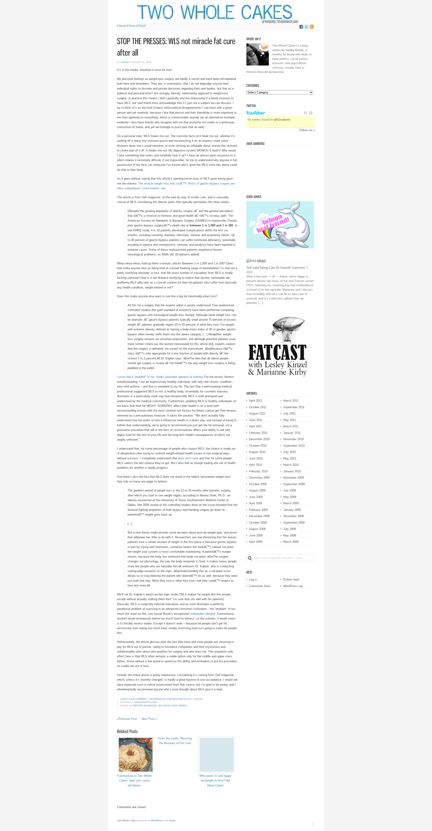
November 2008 (293, 516)
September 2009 (294, 484)
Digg (175, 705)
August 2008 (257, 529)
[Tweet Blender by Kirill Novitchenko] (311, 113)
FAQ (141, 25)
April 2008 (255, 541)
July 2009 (289, 490)
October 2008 (258, 522)
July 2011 (289, 413)
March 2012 (291, 400)
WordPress (157, 820)
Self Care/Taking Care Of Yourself (268, 267)
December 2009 (259, 477)
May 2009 (289, 497)
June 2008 (256, 535)
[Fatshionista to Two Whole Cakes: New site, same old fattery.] (134, 754)
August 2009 (257, 490)
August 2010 (257, 452)
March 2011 (290, 426)
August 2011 (257, 413)
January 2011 (292, 433)
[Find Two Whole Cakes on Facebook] (301, 28)
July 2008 (289, 529)
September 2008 (294, 522)
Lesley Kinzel (294, 50)
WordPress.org (293, 586)
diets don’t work (188, 458)
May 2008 (289, 535)
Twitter (138, 705)
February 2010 (258, 471)
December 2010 (259, 439)
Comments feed (259, 586)
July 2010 (289, 452)
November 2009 (293, 477)
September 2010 (294, 445)
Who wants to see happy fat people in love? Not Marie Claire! (215, 780)
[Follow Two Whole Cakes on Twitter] (306, 28)
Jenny (172, 820)
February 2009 (258, 509)
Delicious (164, 705)
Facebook (150, 705)
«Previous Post (127, 719)
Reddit (183, 705)
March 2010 (291, 464)
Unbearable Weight (202, 613)
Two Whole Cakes (127, 820)
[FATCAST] (261, 261)
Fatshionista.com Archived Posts (170, 699)
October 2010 (258, 445)
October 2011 (257, 407)
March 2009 (291, 503)
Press (132, 25)
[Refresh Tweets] (305, 113)
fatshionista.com (145, 702)
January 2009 (292, 509)
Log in (253, 579)
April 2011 (255, 426)
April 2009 (255, 503)
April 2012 (255, 400)
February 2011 (258, 433)
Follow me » (307, 130)
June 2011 (255, 420)
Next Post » (149, 719)
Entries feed (291, 579)
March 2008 (291, 541)
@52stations (282, 119)
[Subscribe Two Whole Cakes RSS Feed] (311, 28)
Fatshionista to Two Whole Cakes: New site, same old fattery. (134, 780)
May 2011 (289, 420)
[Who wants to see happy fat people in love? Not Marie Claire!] (215, 754)
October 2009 (258, 484)
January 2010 (292, 471)
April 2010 (255, 464)
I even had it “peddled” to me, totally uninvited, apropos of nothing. (160, 376)
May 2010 (289, 458)
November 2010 (293, 439)
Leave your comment (133, 699)
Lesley (125, 62)
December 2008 (259, 516)
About (122, 25)
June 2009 (256, 497)
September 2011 (293, 407)
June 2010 (256, 458)
